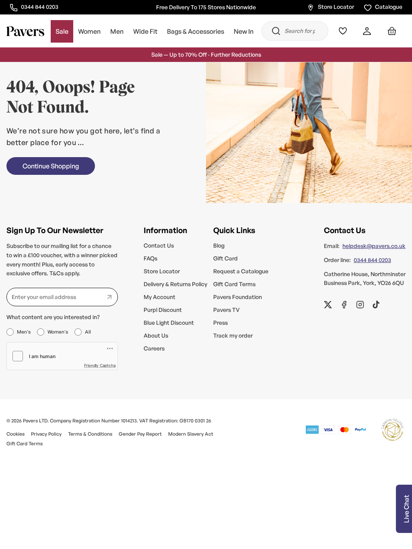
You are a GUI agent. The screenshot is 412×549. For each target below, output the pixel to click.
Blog (219, 245)
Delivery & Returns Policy (175, 284)
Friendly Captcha (100, 365)
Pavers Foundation (237, 296)
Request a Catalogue (240, 271)
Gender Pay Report (140, 434)
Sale (62, 31)
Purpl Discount (163, 309)
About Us (156, 335)
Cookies (15, 434)
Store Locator (336, 6)
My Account (159, 296)
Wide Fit (145, 31)
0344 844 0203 (39, 6)
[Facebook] (344, 305)
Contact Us (159, 245)
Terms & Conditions (90, 434)
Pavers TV (226, 309)
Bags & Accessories (195, 31)
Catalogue (388, 6)
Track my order (233, 335)
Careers (154, 348)
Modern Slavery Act (190, 434)
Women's (57, 332)
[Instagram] (360, 305)
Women (89, 31)
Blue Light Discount (169, 322)
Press (220, 322)
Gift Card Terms (234, 284)
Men (117, 31)
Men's (24, 332)
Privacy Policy (46, 434)
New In (243, 31)
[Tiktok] (376, 305)
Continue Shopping (51, 166)
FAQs (150, 258)
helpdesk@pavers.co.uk (374, 245)
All (88, 332)
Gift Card (225, 258)
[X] (328, 305)
